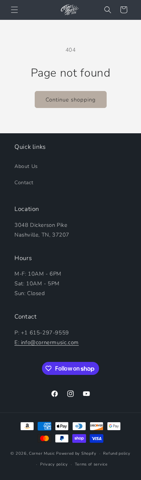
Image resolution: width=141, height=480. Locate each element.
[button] (14, 10)
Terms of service (91, 464)
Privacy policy (54, 464)
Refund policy (116, 453)
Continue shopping (71, 99)
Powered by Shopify (76, 453)
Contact (23, 182)
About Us (26, 166)
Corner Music (42, 453)
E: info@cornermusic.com (46, 342)
